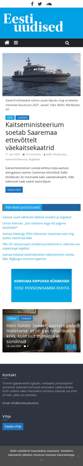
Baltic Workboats (56, 154)
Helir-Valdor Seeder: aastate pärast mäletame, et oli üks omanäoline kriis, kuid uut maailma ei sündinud (43, 333)
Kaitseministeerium (16, 159)
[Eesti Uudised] (6, 42)
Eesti (10, 117)
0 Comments (33, 154)
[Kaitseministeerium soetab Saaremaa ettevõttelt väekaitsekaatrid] (41, 55)
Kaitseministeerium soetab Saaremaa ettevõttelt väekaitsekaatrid (34, 136)
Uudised (22, 117)
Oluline (12, 318)
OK (41, 460)
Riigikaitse (34, 159)
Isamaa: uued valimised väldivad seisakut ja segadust (37, 217)
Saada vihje (12, 426)
